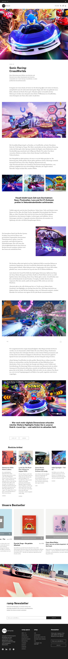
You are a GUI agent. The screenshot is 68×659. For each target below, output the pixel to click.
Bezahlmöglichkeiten (39, 636)
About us (24, 633)
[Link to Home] (6, 6)
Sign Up (58, 645)
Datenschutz (25, 636)
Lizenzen (24, 642)
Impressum (24, 634)
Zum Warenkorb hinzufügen (20, 538)
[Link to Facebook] (4, 649)
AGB (35, 633)
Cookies (24, 648)
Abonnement (37, 634)
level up (14, 438)
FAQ (35, 640)
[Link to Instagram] (11, 649)
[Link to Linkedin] (7, 649)
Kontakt (24, 644)
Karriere (24, 646)
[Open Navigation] (65, 6)
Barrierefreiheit (26, 638)
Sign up (54, 617)
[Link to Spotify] (14, 649)
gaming (24, 438)
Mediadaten (25, 640)
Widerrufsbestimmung (40, 638)
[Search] (60, 6)
